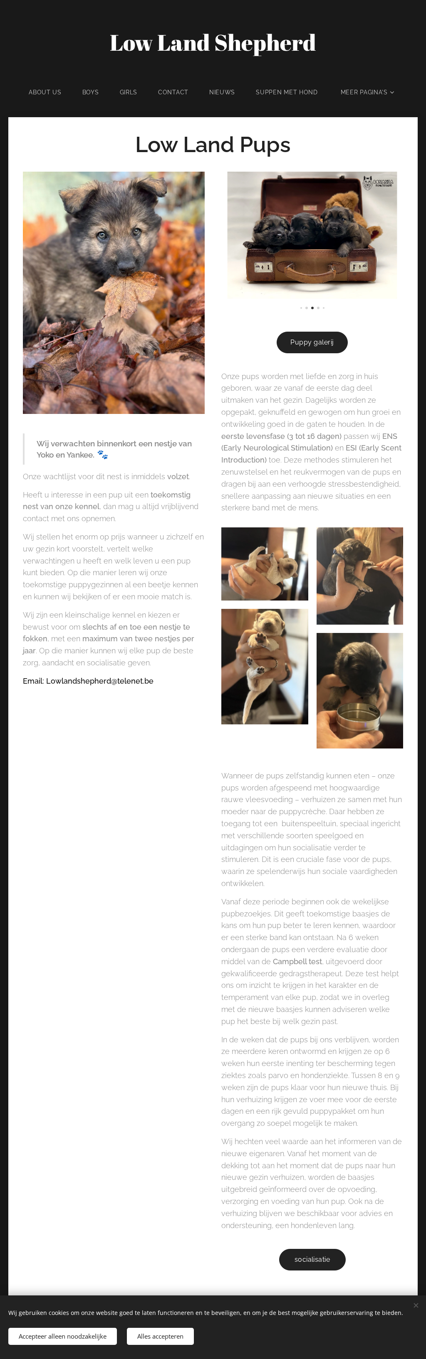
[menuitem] (50, 92)
